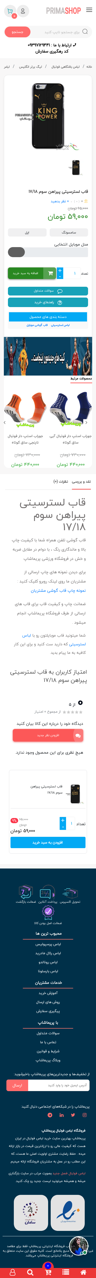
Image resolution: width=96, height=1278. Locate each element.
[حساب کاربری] (12, 1273)
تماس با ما (48, 1042)
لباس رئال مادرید (48, 953)
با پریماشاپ (48, 1022)
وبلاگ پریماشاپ (48, 1060)
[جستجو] (30, 1273)
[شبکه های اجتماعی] (84, 1115)
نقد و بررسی (81, 481)
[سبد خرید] (48, 1273)
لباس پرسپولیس (48, 944)
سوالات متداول (44, 290)
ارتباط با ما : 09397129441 (50, 45)
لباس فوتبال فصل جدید (69, 1173)
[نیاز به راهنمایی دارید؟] (78, 1245)
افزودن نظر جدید (48, 735)
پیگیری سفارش (48, 1011)
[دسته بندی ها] (65, 1273)
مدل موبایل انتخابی (71, 244)
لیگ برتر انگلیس (31, 66)
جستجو (17, 32)
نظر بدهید (58, 201)
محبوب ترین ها (48, 933)
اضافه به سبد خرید (25, 273)
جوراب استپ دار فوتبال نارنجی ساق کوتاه (25, 439)
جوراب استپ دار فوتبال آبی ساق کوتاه (71, 439)
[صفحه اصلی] (83, 1273)
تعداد (84, 273)
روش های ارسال (48, 1002)
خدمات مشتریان (48, 983)
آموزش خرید (48, 993)
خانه (89, 66)
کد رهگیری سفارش (51, 51)
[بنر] (48, 356)
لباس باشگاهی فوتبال (66, 66)
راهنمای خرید (44, 302)
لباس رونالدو (48, 962)
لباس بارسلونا (48, 971)
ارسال (17, 1085)
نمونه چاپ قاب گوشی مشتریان (57, 590)
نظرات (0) (61, 481)
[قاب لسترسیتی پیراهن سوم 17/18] (48, 115)
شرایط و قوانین (48, 1051)
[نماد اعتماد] (67, 1212)
